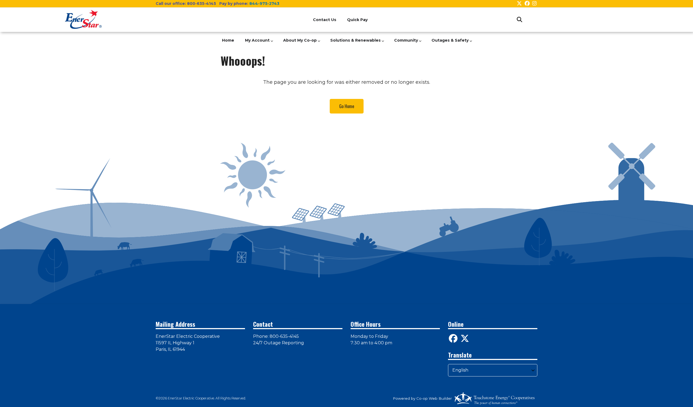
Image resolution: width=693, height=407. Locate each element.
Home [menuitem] (228, 40)
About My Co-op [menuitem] (298, 43)
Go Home (346, 106)
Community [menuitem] (404, 43)
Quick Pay (357, 19)
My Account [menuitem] (256, 43)
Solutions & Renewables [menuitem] (354, 43)
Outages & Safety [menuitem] (449, 43)
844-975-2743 (264, 3)
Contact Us (324, 19)
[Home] (83, 19)
